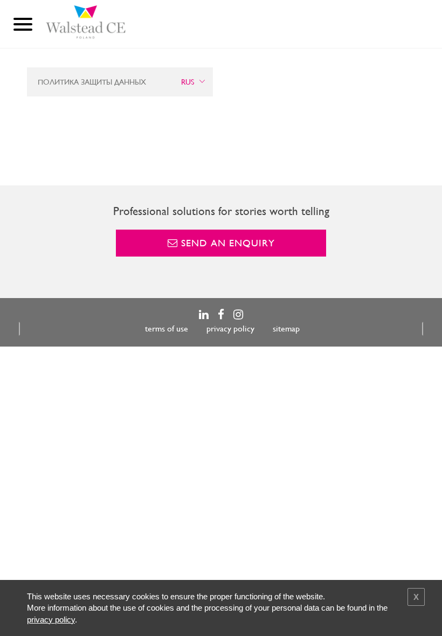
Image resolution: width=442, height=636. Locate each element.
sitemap (286, 328)
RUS (187, 82)
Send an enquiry (226, 242)
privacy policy (230, 328)
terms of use (166, 328)
